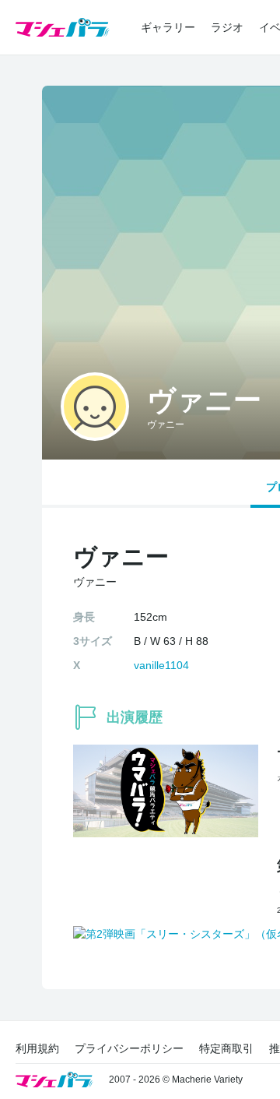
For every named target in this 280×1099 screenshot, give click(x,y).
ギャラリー (168, 27)
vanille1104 (161, 665)
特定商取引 (226, 1048)
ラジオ (227, 27)
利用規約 (37, 1048)
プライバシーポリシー (129, 1048)
